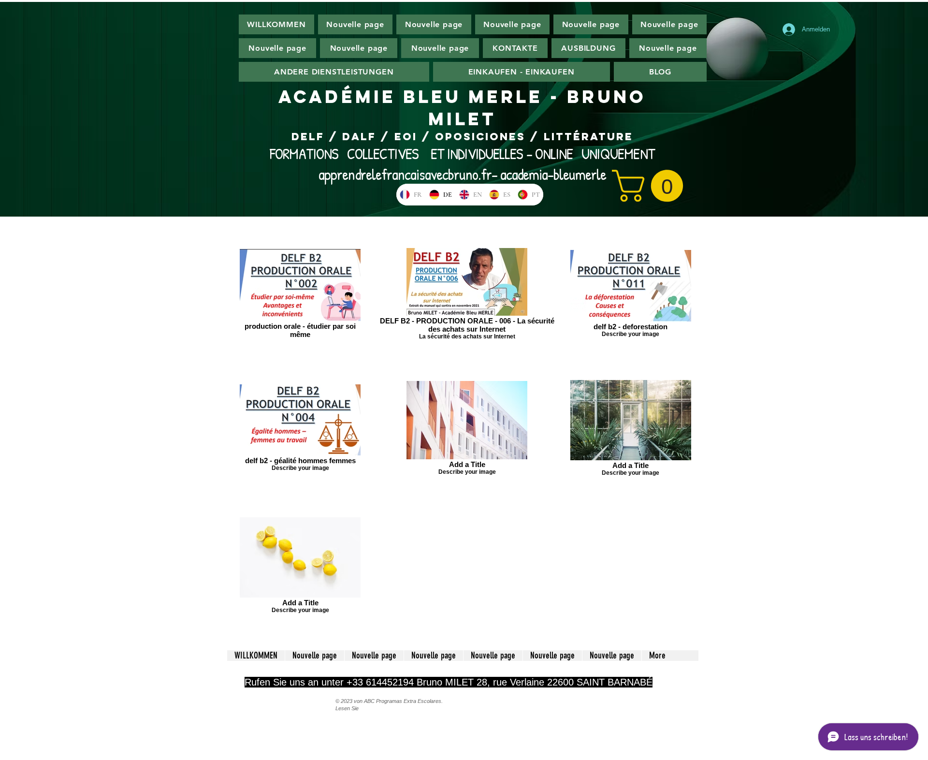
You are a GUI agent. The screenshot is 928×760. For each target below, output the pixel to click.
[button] (651, 186)
